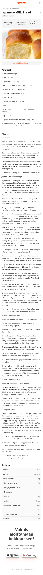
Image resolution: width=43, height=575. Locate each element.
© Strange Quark (14, 569)
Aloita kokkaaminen (20, 63)
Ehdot (21, 569)
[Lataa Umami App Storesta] (13, 555)
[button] (5, 16)
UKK (32, 569)
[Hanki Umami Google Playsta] (29, 555)
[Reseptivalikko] (40, 12)
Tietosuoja (27, 569)
